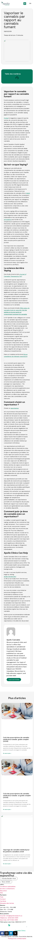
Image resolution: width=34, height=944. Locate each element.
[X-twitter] (15, 933)
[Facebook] (2, 933)
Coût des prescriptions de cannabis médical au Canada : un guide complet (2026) (17, 795)
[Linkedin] (11, 933)
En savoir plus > (7, 753)
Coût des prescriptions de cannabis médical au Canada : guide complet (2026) (16, 739)
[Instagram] (6, 933)
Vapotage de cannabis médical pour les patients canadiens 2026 (16, 851)
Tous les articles (13, 679)
